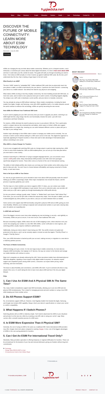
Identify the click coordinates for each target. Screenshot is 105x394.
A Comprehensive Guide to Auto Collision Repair (17, 352)
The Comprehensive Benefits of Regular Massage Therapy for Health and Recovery (90, 114)
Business (26, 15)
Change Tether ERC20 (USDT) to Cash (15, 350)
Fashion (53, 15)
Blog (19, 15)
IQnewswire (6, 51)
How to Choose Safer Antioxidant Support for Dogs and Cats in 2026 (89, 105)
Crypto (36, 15)
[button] (93, 15)
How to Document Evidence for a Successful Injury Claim (88, 97)
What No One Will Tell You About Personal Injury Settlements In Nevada (89, 88)
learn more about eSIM (61, 70)
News (12, 15)
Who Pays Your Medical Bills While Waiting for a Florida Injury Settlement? (89, 80)
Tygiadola (13, 390)
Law (68, 15)
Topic (81, 77)
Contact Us (86, 15)
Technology (76, 15)
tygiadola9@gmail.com (17, 375)
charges (41, 329)
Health (60, 15)
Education (44, 15)
